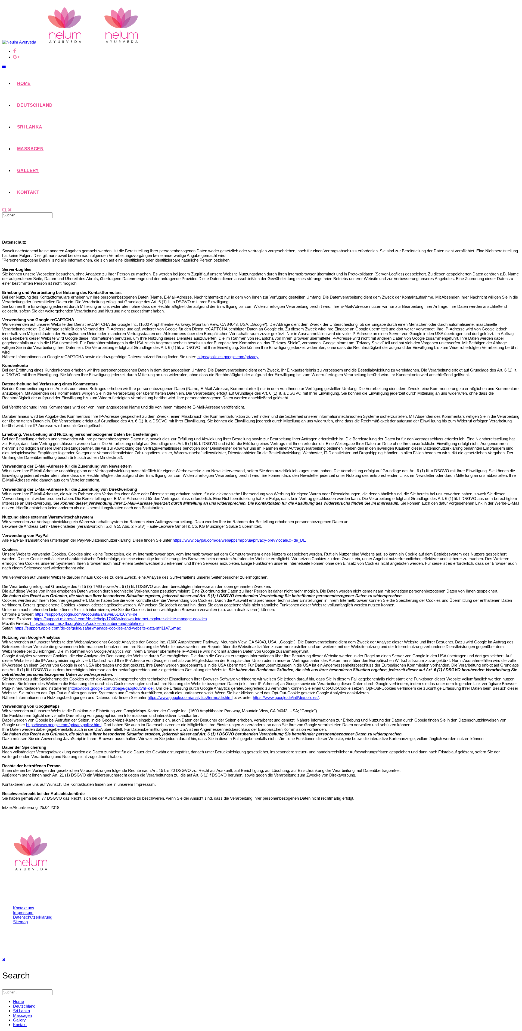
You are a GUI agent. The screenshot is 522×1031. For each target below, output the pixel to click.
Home (24, 83)
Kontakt (28, 192)
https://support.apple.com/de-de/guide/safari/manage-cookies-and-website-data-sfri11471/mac (98, 628)
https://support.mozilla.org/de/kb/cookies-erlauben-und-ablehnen (87, 623)
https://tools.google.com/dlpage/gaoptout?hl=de (111, 688)
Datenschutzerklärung (32, 917)
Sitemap (20, 921)
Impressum (23, 912)
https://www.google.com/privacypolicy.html (63, 724)
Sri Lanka (29, 127)
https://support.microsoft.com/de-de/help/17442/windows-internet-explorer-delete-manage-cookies (120, 618)
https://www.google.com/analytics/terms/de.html (190, 697)
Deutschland (34, 105)
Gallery (28, 170)
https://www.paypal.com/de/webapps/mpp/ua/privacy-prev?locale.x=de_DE (239, 540)
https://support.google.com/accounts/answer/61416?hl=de (86, 614)
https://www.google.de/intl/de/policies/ (286, 697)
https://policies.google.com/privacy (228, 356)
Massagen (30, 148)
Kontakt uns (23, 908)
